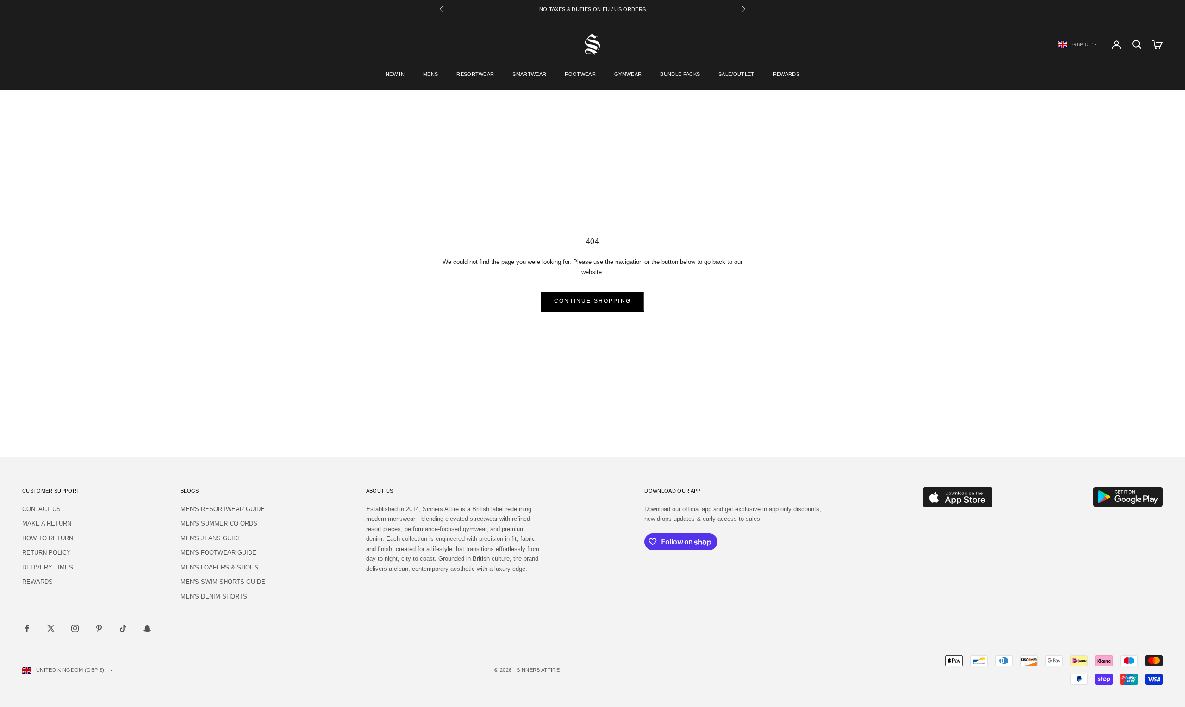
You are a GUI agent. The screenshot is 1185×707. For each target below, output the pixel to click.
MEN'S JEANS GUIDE (211, 538)
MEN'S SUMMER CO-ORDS (219, 523)
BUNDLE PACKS (680, 74)
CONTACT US (41, 509)
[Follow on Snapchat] (147, 628)
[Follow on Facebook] (26, 628)
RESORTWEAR (475, 74)
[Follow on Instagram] (75, 628)
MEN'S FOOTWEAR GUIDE (218, 552)
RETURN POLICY (46, 552)
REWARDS (786, 74)
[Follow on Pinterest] (99, 628)
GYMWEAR (628, 74)
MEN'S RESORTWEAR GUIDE (223, 509)
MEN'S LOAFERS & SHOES (219, 567)
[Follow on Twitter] (51, 628)
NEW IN (395, 74)
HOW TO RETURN (47, 538)
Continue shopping (592, 301)
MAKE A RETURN (46, 523)
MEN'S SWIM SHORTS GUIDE (223, 581)
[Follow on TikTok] (123, 628)
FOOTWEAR (580, 74)
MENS (430, 74)
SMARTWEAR (529, 74)
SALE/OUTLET (736, 74)
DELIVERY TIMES (47, 567)
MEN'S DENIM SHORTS (214, 596)
